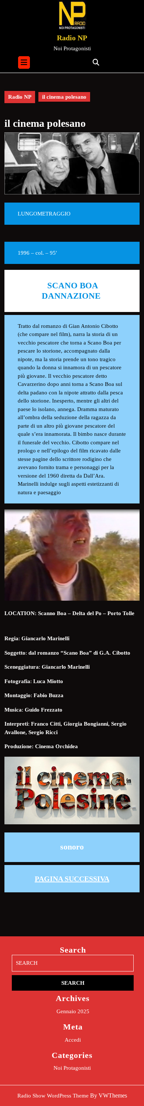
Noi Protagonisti (72, 1068)
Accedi (73, 1040)
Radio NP (72, 38)
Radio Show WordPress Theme (53, 1096)
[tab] (24, 62)
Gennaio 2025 (72, 1011)
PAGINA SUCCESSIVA (72, 879)
